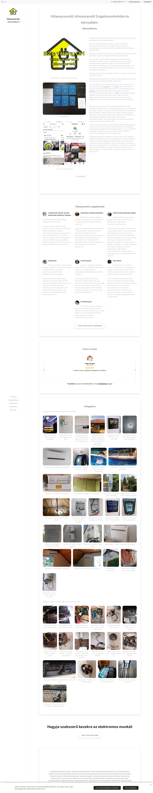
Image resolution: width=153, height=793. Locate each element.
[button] (135, 369)
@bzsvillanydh (81, 176)
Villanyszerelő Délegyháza (113, 776)
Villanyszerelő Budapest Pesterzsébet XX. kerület (84, 771)
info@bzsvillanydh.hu (134, 1)
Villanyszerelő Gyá (125, 776)
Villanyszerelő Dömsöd (94, 780)
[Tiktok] (5, 1)
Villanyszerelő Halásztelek (98, 778)
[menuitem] (13, 397)
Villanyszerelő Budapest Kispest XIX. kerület (60, 771)
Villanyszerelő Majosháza (67, 780)
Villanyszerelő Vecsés (56, 778)
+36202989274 (147, 1)
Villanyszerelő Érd (76, 778)
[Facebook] (2, 1)
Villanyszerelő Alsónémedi (56, 776)
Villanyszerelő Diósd (86, 778)
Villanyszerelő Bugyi (105, 780)
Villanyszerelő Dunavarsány (100, 776)
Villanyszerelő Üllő (115, 780)
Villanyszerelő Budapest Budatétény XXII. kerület (94, 773)
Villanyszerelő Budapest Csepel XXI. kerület (106, 771)
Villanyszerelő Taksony (125, 773)
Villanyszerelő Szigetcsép (54, 780)
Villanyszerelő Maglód (126, 780)
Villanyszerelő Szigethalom (86, 776)
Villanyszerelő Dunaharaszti (113, 773)
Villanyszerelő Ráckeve (111, 778)
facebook (106, 86)
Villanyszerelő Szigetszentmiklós (71, 776)
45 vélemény (102, 384)
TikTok (116, 86)
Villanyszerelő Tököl (67, 778)
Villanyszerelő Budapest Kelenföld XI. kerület (70, 773)
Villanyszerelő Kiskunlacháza (81, 780)
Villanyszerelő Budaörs (122, 778)
